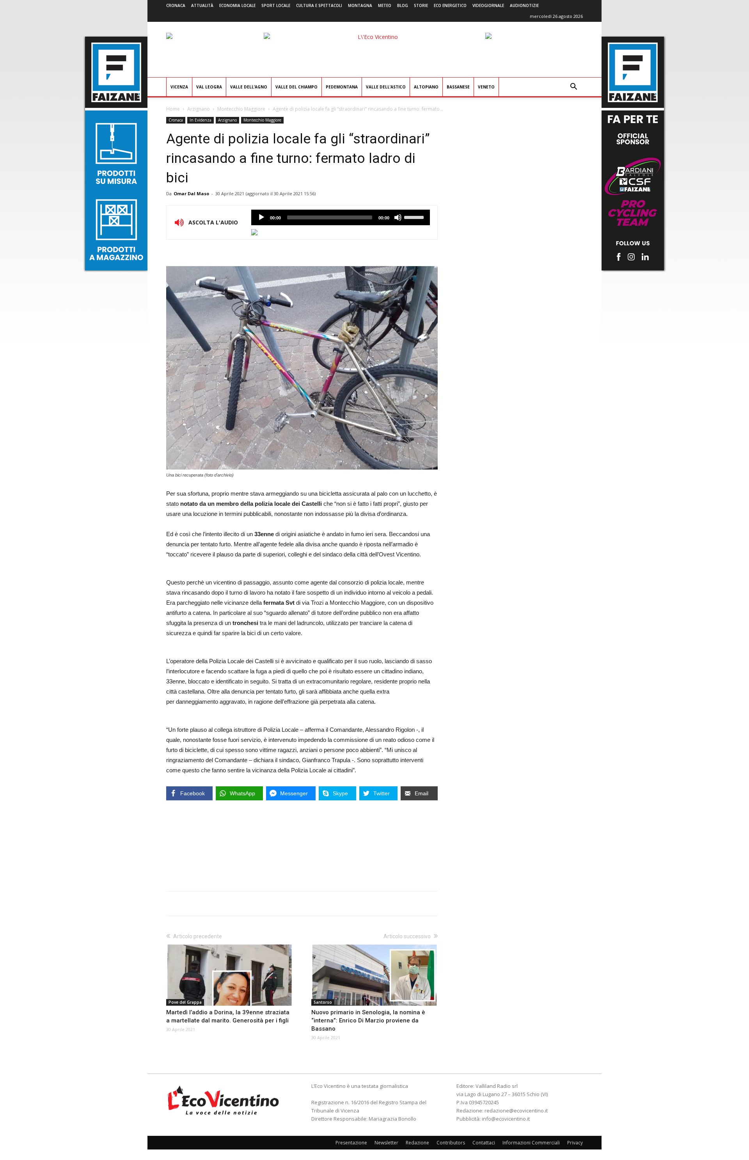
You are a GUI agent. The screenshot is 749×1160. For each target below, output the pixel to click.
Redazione (417, 1142)
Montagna (360, 5)
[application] (340, 217)
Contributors (451, 1142)
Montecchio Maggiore (241, 109)
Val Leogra (209, 87)
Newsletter (386, 1142)
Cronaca (175, 5)
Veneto (486, 87)
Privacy (575, 1142)
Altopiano (426, 87)
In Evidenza (200, 120)
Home (173, 109)
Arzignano (198, 109)
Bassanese (458, 87)
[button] (573, 87)
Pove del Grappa (185, 1002)
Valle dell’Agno (248, 87)
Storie (421, 5)
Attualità (202, 5)
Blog (402, 5)
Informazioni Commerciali (531, 1142)
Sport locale (275, 5)
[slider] (415, 217)
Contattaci (483, 1142)
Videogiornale (488, 5)
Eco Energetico (450, 5)
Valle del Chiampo (296, 87)
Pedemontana (342, 87)
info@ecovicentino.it (506, 1118)
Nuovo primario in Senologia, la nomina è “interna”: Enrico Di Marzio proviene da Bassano (368, 1020)
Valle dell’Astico (386, 87)
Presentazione (351, 1142)
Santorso (323, 1002)
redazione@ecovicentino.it (516, 1110)
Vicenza (179, 87)
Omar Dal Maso (191, 193)
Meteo (384, 5)
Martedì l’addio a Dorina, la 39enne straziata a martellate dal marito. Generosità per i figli (227, 1016)
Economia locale (237, 5)
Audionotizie (524, 5)
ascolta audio (261, 217)
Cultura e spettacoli (319, 5)
